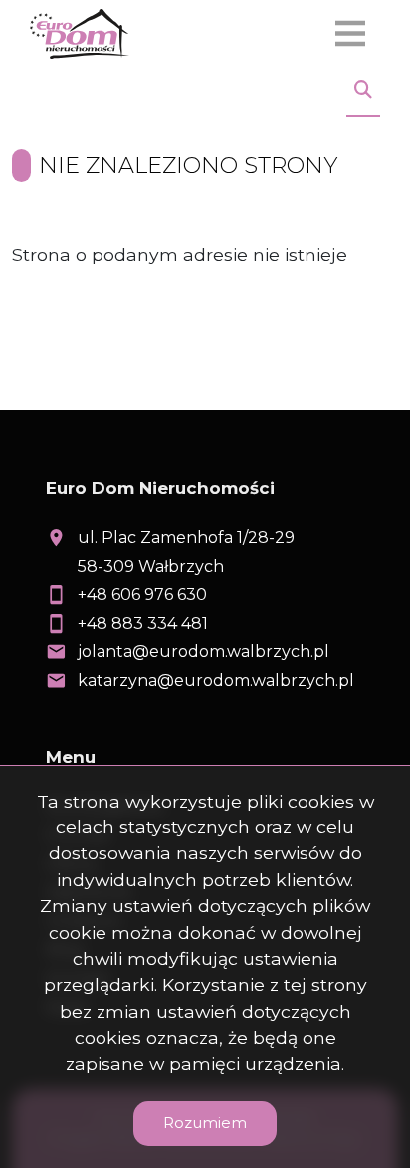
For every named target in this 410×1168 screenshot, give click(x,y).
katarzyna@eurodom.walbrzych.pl (216, 680)
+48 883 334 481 (143, 623)
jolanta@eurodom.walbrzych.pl (203, 651)
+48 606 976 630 (142, 594)
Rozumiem (205, 1122)
